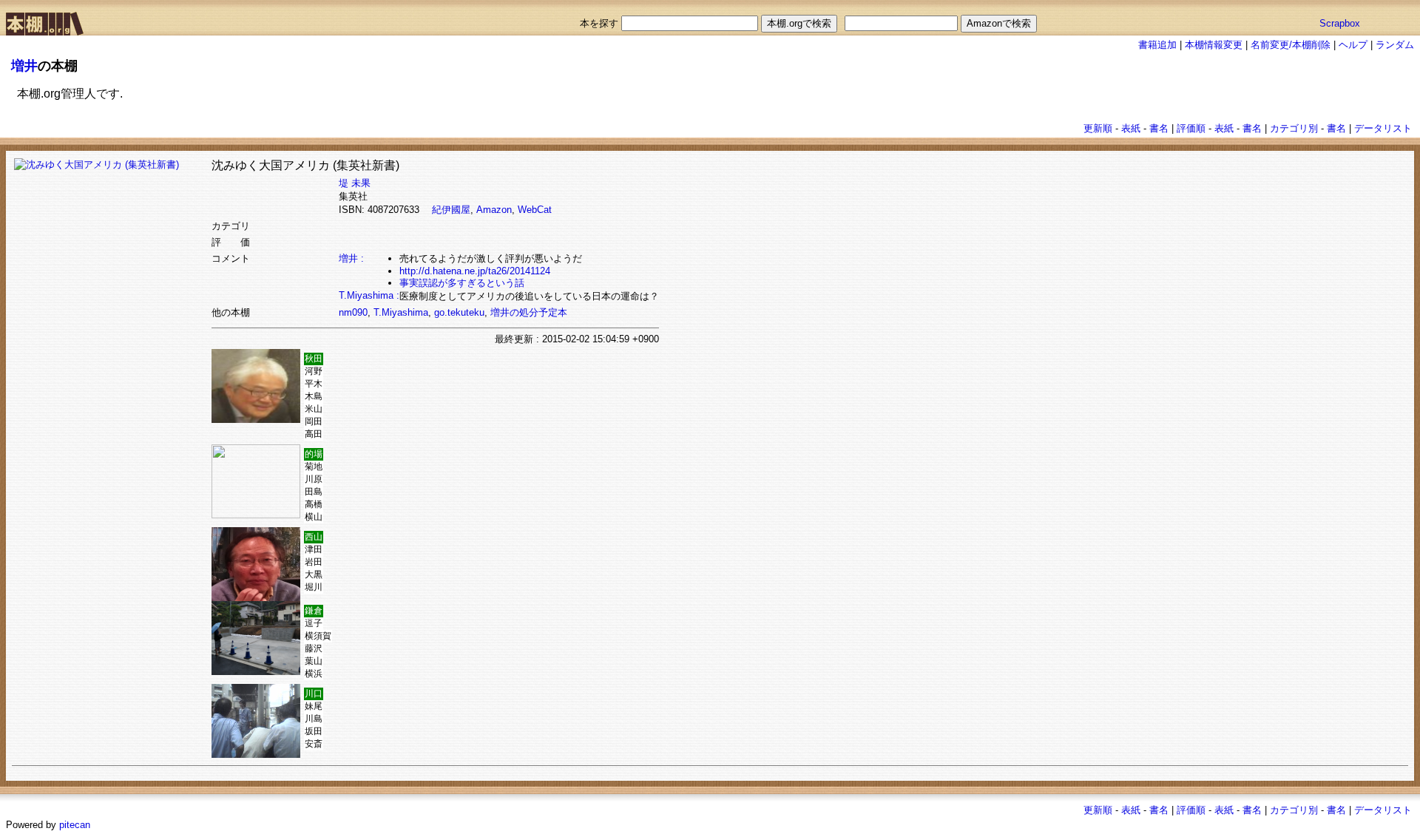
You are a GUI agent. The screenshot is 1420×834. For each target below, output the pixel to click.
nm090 (353, 312)
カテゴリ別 (1294, 128)
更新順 (1097, 128)
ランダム (1395, 44)
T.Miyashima (400, 312)
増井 (24, 65)
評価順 (1191, 128)
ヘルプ (1353, 44)
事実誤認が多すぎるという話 (461, 282)
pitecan (74, 824)
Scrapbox (1339, 23)
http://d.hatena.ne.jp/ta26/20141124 (474, 271)
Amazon (494, 209)
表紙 (1130, 128)
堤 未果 (355, 183)
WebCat (535, 209)
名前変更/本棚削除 (1291, 44)
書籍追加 (1157, 44)
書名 (1159, 128)
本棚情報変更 (1213, 44)
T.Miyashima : (369, 295)
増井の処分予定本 (528, 312)
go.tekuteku (459, 312)
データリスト (1383, 128)
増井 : (351, 258)
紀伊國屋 (451, 209)
